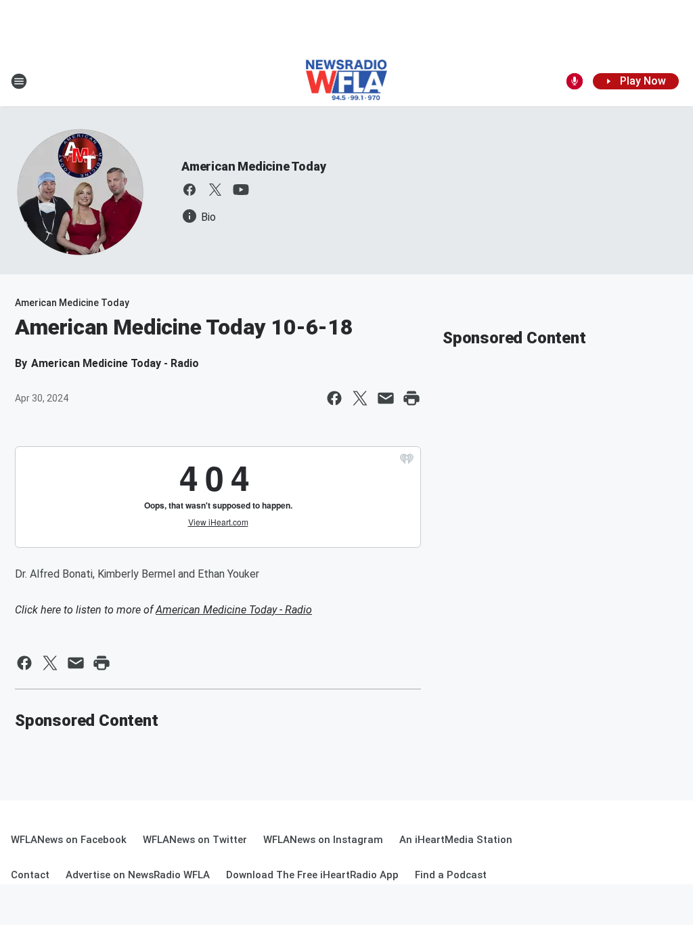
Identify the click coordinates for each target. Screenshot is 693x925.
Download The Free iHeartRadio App (312, 875)
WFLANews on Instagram (323, 840)
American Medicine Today (253, 166)
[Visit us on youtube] (241, 189)
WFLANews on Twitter (195, 840)
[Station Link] (347, 81)
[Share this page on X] (360, 398)
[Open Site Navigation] (19, 81)
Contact (30, 875)
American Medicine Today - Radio (234, 609)
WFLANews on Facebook (69, 840)
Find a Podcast (451, 875)
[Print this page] (411, 398)
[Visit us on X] (215, 189)
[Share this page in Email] (385, 398)
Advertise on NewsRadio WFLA (138, 875)
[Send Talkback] (574, 81)
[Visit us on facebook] (189, 189)
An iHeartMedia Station (455, 840)
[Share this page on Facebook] (334, 398)
